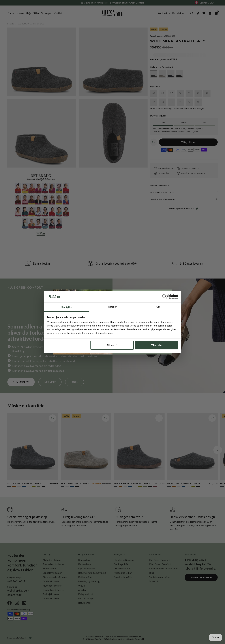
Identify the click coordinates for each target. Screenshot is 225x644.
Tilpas (110, 345)
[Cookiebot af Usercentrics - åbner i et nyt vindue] (164, 296)
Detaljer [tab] (112, 306)
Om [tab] (158, 306)
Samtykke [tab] (66, 307)
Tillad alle (156, 345)
